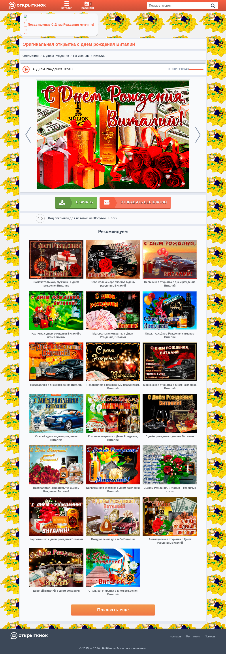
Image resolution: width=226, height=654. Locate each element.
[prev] (28, 135)
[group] (113, 69)
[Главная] (27, 5)
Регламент (193, 636)
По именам (81, 55)
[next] (198, 135)
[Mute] (187, 69)
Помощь (210, 636)
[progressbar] (196, 69)
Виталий (99, 55)
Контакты (176, 636)
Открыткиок (31, 55)
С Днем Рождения (56, 55)
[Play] (26, 69)
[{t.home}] (29, 635)
